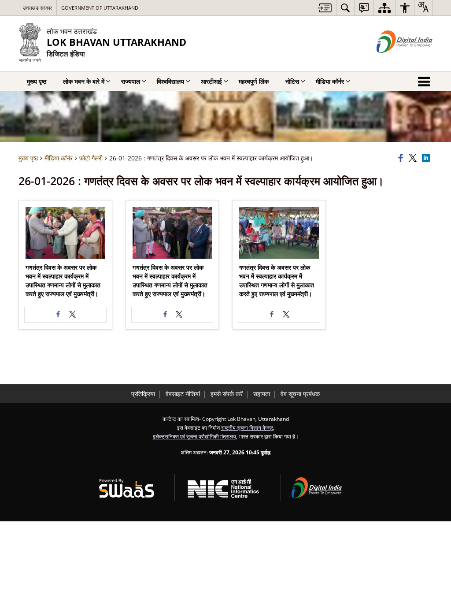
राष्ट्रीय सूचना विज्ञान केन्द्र (247, 427)
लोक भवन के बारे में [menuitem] (83, 81)
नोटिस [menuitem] (292, 81)
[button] (65, 233)
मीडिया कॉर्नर (58, 158)
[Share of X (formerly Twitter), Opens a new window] (414, 158)
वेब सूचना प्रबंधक (300, 394)
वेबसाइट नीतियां (183, 394)
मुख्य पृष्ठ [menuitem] (36, 81)
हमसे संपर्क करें (227, 394)
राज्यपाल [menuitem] (130, 81)
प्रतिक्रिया (143, 394)
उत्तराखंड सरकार (37, 7)
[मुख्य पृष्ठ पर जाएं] (324, 7)
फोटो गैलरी (91, 158)
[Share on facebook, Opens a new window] (402, 158)
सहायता (261, 394)
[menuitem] (345, 7)
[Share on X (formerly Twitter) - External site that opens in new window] (72, 314)
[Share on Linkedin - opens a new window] (427, 158)
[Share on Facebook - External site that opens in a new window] (58, 314)
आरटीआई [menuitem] (211, 81)
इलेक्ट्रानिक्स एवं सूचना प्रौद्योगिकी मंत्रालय (194, 436)
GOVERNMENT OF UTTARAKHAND (99, 7)
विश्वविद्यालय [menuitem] (170, 81)
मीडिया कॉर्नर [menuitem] (330, 81)
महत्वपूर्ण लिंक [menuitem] (254, 81)
